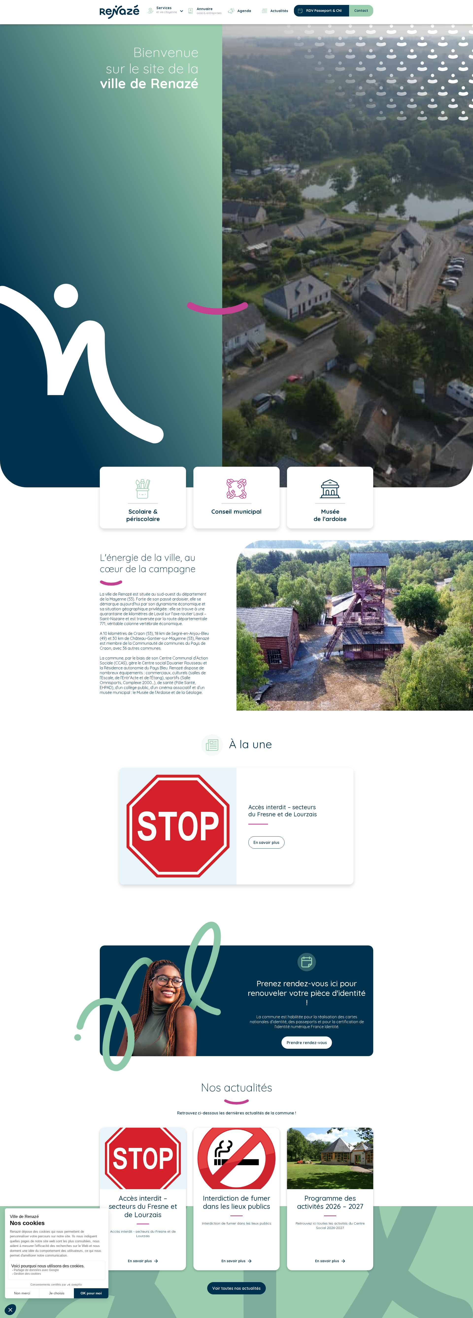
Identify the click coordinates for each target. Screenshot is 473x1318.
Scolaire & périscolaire (143, 515)
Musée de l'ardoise (330, 515)
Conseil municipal (236, 511)
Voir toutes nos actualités (236, 1288)
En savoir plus (266, 842)
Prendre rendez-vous (307, 1042)
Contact (361, 10)
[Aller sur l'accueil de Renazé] (119, 11)
